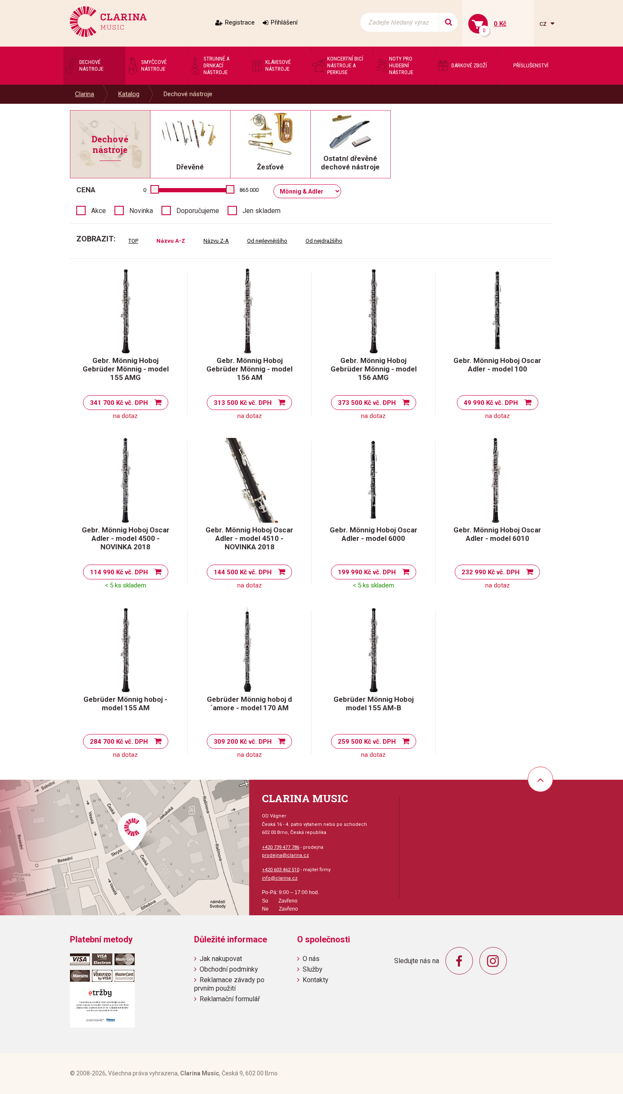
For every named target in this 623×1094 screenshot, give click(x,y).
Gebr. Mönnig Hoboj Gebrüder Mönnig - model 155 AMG (126, 369)
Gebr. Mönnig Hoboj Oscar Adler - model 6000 (373, 534)
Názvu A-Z (170, 241)
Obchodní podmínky (229, 969)
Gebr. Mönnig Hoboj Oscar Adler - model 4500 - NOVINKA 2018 (126, 538)
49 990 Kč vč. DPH (491, 403)
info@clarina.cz (280, 878)
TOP (133, 241)
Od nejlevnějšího (267, 241)
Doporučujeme (197, 211)
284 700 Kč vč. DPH (119, 741)
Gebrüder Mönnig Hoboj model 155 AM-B (374, 703)
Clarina (84, 94)
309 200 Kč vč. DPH (243, 741)
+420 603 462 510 (280, 869)
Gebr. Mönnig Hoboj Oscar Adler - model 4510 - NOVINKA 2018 (249, 538)
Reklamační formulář (230, 999)
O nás (311, 959)
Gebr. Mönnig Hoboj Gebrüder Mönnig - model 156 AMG (374, 369)
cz (544, 23)
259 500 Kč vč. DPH (367, 741)
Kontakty (315, 980)
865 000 (249, 190)
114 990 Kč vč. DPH (119, 572)
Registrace (240, 22)
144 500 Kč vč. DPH (243, 572)
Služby (313, 969)
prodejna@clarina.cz (285, 855)
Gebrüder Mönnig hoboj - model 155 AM (125, 703)
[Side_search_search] (448, 22)
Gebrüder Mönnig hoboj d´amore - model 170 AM (249, 703)
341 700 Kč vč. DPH (119, 403)
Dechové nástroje (188, 94)
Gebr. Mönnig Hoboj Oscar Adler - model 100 (497, 364)
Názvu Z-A (216, 241)
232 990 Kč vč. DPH (491, 572)
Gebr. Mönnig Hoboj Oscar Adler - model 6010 (497, 534)
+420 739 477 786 (280, 847)
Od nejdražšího (324, 241)
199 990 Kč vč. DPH (367, 572)
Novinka (141, 211)
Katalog (128, 94)
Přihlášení (284, 22)
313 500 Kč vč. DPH (243, 403)
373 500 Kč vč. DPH (367, 403)
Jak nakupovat (221, 959)
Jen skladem (261, 211)
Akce (98, 211)
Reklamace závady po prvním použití (229, 984)
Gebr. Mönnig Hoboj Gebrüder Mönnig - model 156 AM (249, 369)
